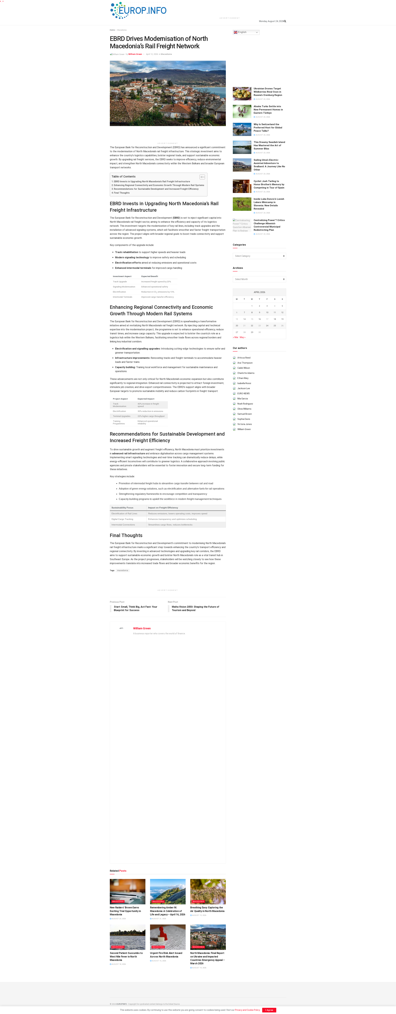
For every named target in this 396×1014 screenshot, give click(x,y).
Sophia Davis (243, 419)
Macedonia (122, 30)
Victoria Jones (244, 424)
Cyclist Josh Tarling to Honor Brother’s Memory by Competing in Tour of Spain (269, 184)
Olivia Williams (244, 409)
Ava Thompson (245, 363)
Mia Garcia (242, 398)
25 (275, 325)
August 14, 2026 (199, 968)
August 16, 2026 (158, 961)
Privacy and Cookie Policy (247, 1010)
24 (267, 325)
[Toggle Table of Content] (200, 177)
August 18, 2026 (118, 964)
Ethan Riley (242, 378)
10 (267, 312)
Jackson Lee (243, 388)
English (241, 32)
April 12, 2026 (152, 54)
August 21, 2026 (158, 919)
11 (275, 312)
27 (237, 332)
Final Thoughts (122, 193)
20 (237, 325)
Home (112, 30)
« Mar (235, 337)
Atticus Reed (243, 357)
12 (282, 312)
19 (282, 319)
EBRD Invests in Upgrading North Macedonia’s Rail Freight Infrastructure (152, 181)
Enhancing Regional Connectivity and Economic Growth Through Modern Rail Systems (159, 185)
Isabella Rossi (244, 383)
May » (242, 337)
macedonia (122, 570)
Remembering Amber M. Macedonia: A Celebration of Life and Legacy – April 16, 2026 (167, 911)
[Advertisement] (230, 8)
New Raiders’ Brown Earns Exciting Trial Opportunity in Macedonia (125, 911)
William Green (135, 54)
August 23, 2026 (118, 919)
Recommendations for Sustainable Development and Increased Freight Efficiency (156, 189)
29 (252, 332)
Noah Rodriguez (245, 403)
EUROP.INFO (122, 1004)
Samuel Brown (244, 414)
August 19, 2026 (199, 915)
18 (275, 319)
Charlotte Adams (245, 373)
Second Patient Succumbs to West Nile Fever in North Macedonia (126, 957)
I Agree (269, 1010)
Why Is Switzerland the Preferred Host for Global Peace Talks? (268, 127)
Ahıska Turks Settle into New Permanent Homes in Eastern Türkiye (268, 109)
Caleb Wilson (243, 368)
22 (252, 325)
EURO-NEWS (243, 393)
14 (244, 319)
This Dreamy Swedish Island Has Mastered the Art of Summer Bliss (269, 145)
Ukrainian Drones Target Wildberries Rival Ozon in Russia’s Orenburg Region (268, 91)
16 (259, 319)
